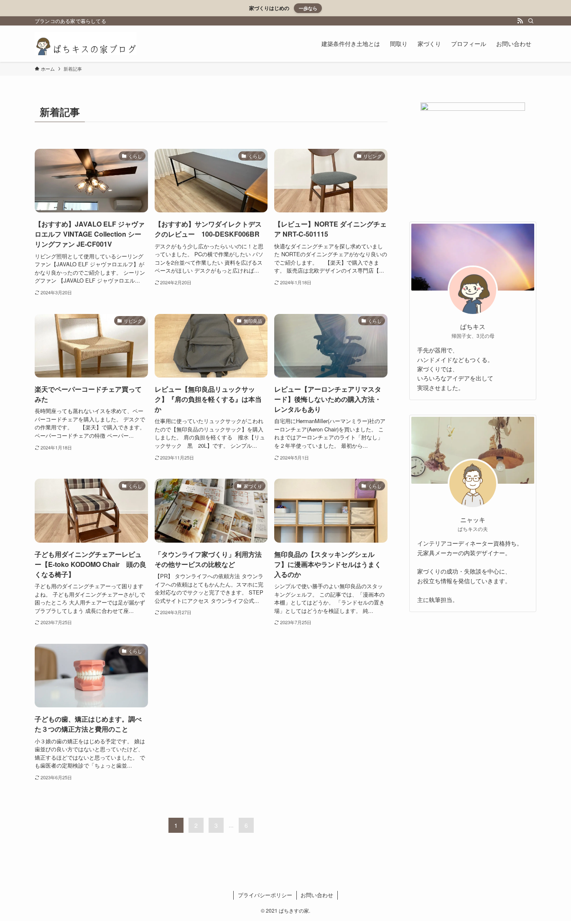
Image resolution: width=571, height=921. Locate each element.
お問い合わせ (317, 895)
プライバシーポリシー (265, 895)
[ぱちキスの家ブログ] (86, 43)
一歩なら (308, 8)
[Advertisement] (472, 679)
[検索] (530, 21)
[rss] (520, 21)
